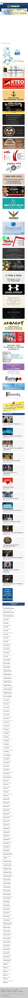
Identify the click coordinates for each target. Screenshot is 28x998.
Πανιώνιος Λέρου (6, 927)
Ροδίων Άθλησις (6, 945)
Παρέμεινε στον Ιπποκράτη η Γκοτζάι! (12, 521)
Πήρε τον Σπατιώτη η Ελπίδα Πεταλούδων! (13, 557)
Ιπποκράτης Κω (6, 824)
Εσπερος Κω (6, 780)
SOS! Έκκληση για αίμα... (9, 487)
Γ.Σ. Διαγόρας (6, 733)
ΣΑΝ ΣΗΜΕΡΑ (20, 991)
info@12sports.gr (4, 995)
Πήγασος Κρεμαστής (7, 923)
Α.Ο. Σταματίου (6, 652)
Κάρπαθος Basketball (7, 854)
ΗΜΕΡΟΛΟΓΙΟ (14, 991)
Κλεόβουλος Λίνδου (7, 861)
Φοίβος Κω (5, 964)
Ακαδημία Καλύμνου (7, 670)
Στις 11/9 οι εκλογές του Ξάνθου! (10, 498)
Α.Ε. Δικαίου (5, 619)
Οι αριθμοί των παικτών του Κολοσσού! (12, 510)
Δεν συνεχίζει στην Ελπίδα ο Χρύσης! (11, 460)
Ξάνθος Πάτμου (6, 901)
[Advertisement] (14, 28)
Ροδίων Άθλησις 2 (7, 960)
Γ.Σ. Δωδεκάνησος (7, 755)
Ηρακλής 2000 (6, 799)
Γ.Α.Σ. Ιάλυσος (6, 700)
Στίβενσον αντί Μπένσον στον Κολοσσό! (12, 436)
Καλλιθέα (5, 857)
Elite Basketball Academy (8, 608)
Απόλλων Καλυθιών (7, 696)
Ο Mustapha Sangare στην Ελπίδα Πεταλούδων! (11, 570)
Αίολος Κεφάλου (6, 659)
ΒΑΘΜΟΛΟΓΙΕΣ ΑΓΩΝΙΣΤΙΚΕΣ (6, 991)
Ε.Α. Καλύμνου (6, 758)
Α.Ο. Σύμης (5, 656)
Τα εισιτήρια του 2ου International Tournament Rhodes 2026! (11, 545)
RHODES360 (7, 996)
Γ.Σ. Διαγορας (6, 729)
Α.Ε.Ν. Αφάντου (6, 645)
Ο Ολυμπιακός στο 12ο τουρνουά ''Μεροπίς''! (13, 532)
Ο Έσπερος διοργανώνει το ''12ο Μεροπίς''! (13, 583)
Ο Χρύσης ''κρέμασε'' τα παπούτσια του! (12, 423)
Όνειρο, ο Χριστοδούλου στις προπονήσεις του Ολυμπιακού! (13, 449)
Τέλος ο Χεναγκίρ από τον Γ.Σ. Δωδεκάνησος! (10, 473)
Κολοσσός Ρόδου (7, 879)
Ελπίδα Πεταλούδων (7, 777)
